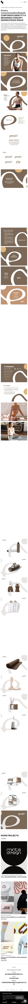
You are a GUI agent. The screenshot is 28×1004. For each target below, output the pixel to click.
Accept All (5, 1002)
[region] (14, 997)
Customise (14, 1002)
